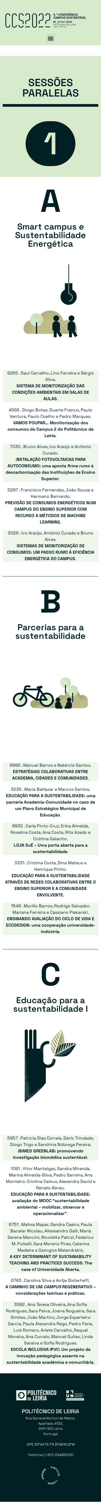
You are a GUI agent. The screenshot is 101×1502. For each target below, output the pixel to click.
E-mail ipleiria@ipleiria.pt (50, 1460)
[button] (50, 38)
